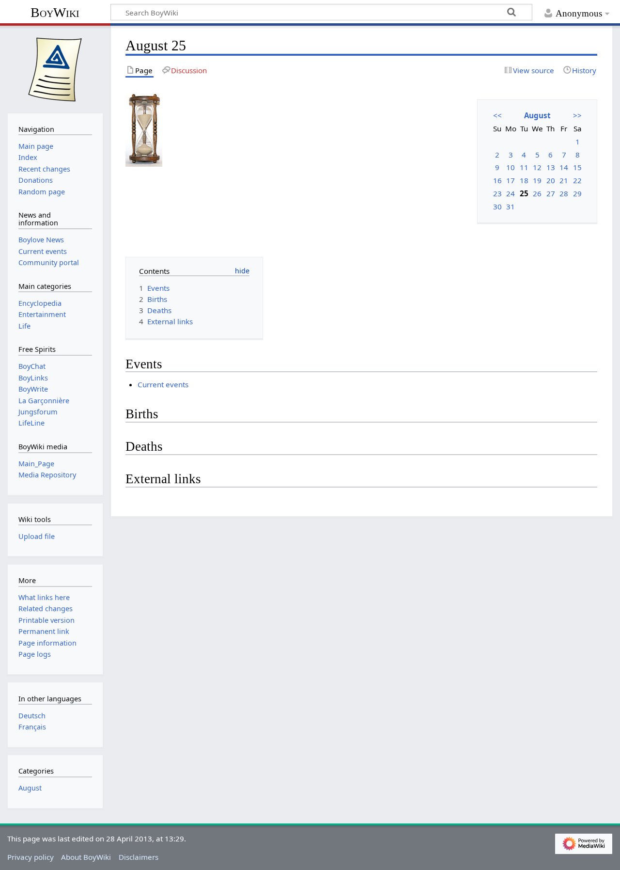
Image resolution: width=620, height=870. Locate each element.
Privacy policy (30, 857)
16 (497, 180)
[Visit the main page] (55, 68)
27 (550, 193)
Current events (163, 384)
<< (497, 115)
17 (510, 180)
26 (537, 193)
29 (577, 193)
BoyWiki (55, 12)
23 (497, 193)
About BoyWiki (86, 857)
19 (537, 180)
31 (510, 206)
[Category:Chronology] (143, 128)
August (537, 115)
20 (550, 180)
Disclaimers (138, 857)
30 (497, 206)
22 (577, 180)
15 (577, 167)
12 (537, 167)
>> (577, 115)
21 (563, 180)
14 (563, 167)
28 (563, 193)
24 (510, 193)
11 (524, 167)
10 (510, 167)
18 (524, 180)
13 (550, 167)
